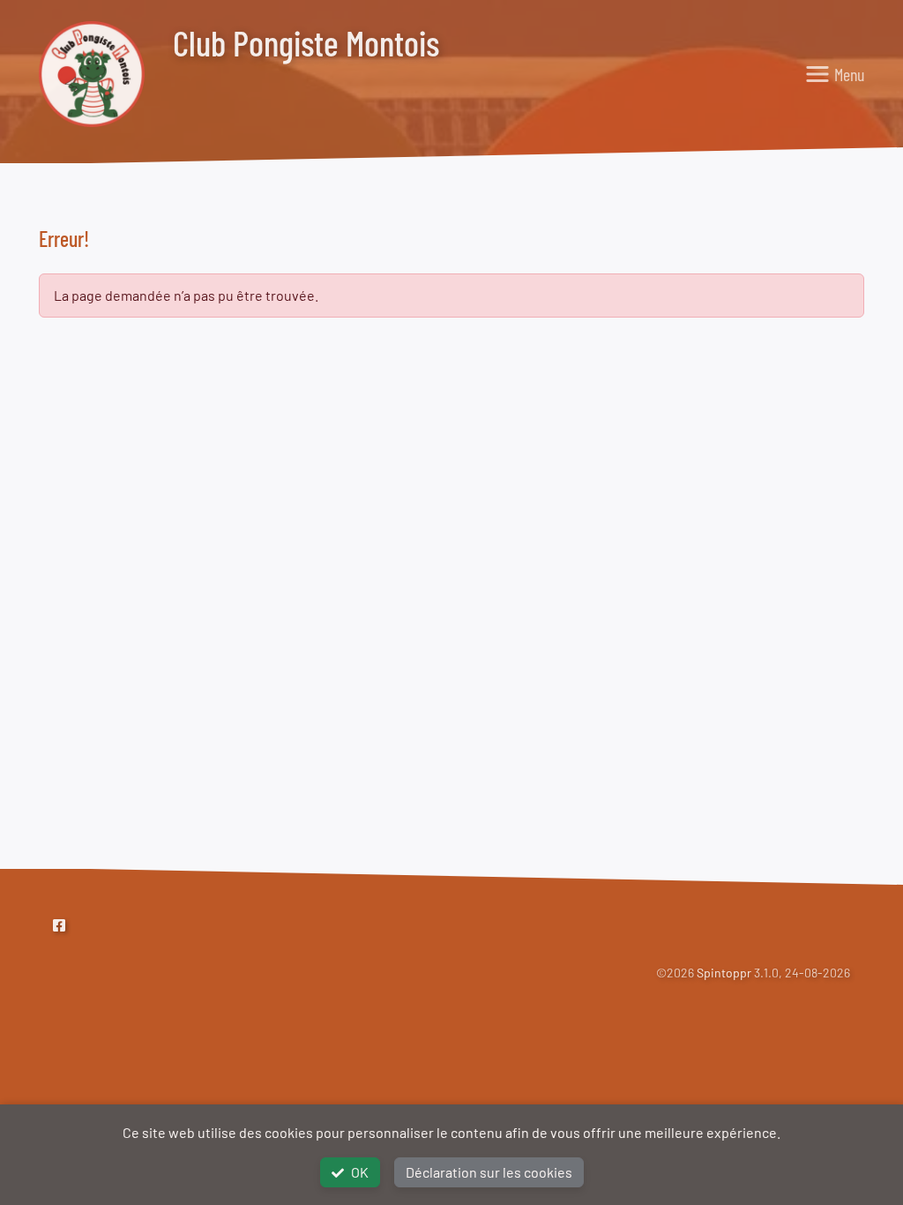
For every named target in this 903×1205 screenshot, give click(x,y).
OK (360, 1172)
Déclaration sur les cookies (489, 1172)
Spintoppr (724, 972)
